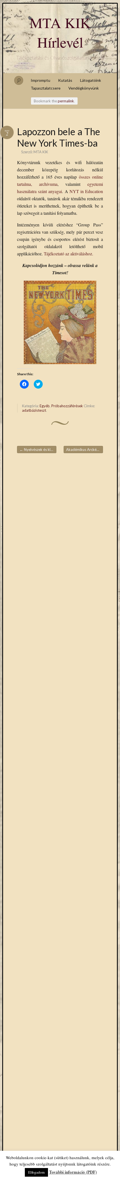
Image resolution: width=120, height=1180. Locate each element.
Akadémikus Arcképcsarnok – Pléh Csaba (84, 449)
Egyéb (45, 406)
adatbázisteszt (34, 410)
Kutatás (65, 80)
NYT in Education (86, 191)
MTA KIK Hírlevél (60, 32)
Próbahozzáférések (67, 406)
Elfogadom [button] (36, 1172)
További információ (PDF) (73, 1172)
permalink (66, 101)
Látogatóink (90, 80)
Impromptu (40, 80)
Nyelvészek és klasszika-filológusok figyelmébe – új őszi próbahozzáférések (38, 449)
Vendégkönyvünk (83, 88)
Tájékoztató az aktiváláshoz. (68, 253)
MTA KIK (40, 152)
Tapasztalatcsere (46, 88)
